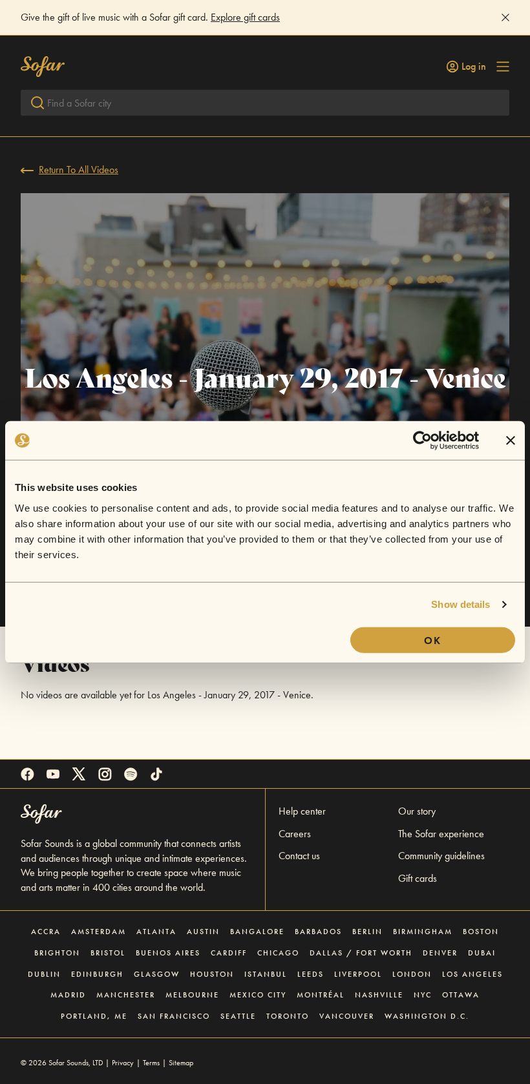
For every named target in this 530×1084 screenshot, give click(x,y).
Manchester (125, 995)
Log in (473, 66)
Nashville (379, 995)
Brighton (57, 953)
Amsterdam (98, 931)
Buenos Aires (168, 953)
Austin (203, 931)
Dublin (44, 974)
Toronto (287, 1016)
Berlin (367, 931)
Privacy (123, 1063)
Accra (46, 931)
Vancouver (346, 1016)
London (412, 974)
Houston (212, 974)
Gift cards (417, 878)
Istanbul (265, 974)
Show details (460, 604)
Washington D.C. (427, 1016)
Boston (481, 931)
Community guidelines (441, 855)
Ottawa (461, 995)
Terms (151, 1063)
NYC (423, 995)
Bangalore (257, 931)
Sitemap (181, 1063)
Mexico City (257, 995)
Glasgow (157, 974)
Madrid (68, 995)
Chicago (278, 953)
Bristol (107, 953)
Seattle (238, 1016)
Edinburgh (97, 974)
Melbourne (192, 995)
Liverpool (358, 974)
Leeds (310, 974)
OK (432, 640)
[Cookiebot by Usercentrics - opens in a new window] (422, 440)
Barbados (318, 931)
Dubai (482, 953)
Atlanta (156, 931)
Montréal (320, 995)
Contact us (299, 855)
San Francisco (174, 1016)
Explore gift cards (245, 17)
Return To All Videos (78, 169)
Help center (302, 811)
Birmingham (422, 931)
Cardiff (229, 953)
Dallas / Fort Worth (361, 953)
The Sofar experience (441, 833)
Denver (440, 953)
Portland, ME (94, 1016)
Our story (417, 811)
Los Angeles (472, 974)
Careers (295, 833)
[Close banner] (510, 440)
